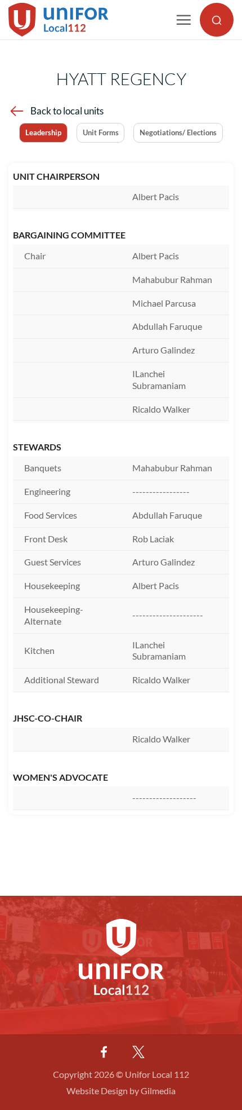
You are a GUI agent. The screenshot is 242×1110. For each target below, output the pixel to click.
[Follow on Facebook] (103, 1052)
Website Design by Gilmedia (121, 1090)
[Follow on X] (138, 1052)
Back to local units (67, 111)
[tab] (43, 133)
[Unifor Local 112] (66, 19)
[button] (183, 20)
